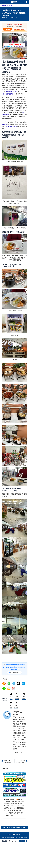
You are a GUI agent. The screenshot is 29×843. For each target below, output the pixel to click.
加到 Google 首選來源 (15, 672)
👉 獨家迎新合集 (7, 29)
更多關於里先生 (19, 752)
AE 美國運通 (9, 813)
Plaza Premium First (11, 126)
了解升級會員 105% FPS (19, 29)
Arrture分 (4, 124)
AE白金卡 (15, 92)
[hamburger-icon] (3, 2)
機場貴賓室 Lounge (7, 5)
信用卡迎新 (16, 813)
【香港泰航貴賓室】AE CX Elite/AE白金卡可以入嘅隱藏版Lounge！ (14, 12)
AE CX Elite (8, 92)
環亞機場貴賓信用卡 (9, 94)
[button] (1, 794)
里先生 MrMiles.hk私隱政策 (15, 834)
